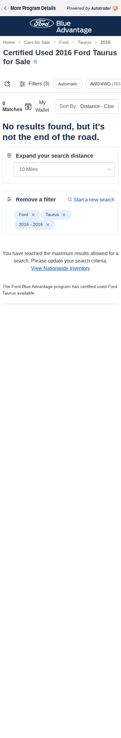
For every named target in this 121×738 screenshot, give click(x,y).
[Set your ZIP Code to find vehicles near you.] (36, 62)
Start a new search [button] (94, 199)
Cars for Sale (37, 42)
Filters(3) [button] (39, 83)
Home (9, 42)
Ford (64, 42)
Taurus (84, 42)
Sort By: (68, 106)
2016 (105, 42)
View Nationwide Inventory (60, 268)
